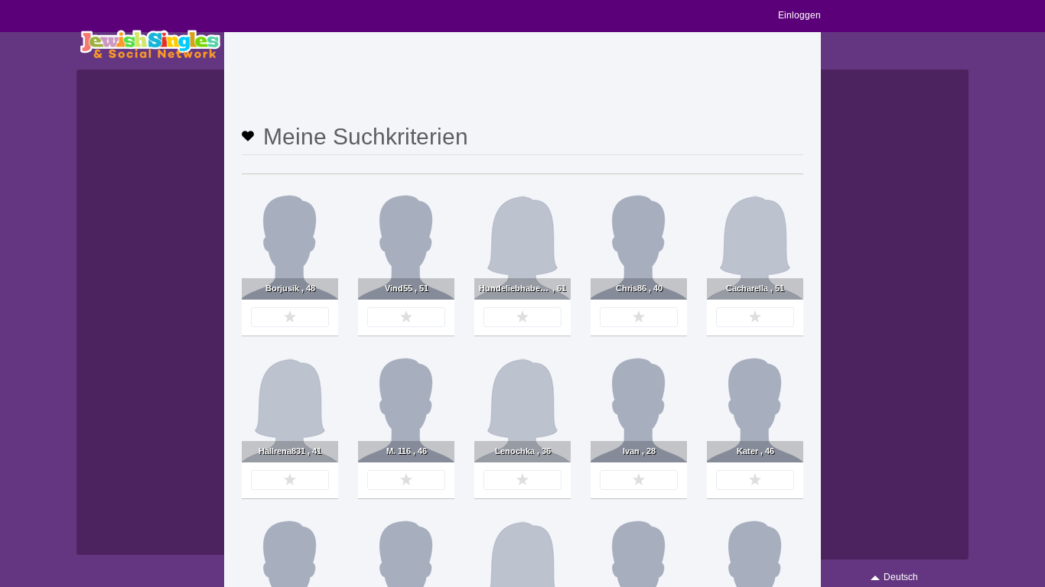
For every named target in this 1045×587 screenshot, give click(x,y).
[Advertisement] (522, 81)
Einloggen (799, 15)
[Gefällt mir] (290, 317)
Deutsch (901, 577)
